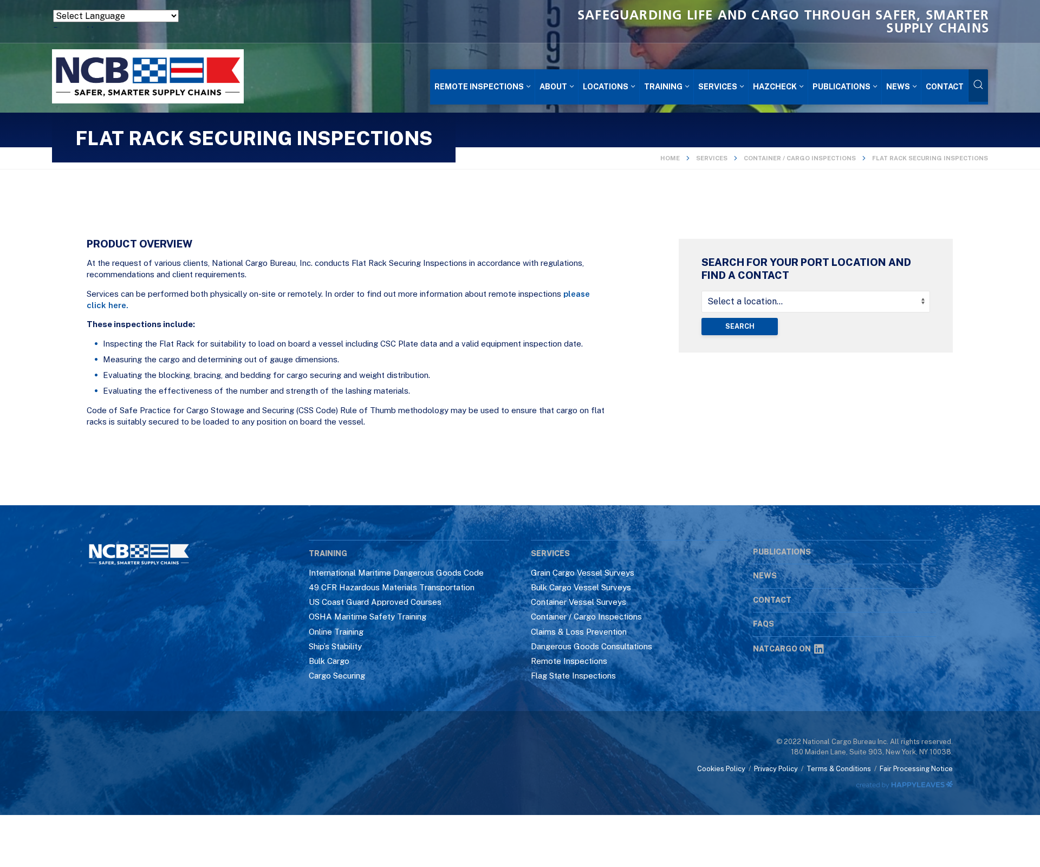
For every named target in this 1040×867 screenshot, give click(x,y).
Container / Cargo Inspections (800, 158)
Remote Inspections (569, 661)
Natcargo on (782, 648)
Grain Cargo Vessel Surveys (582, 572)
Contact (945, 86)
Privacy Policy (776, 769)
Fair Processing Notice (916, 769)
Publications (841, 86)
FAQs (763, 624)
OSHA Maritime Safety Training (367, 616)
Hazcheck (775, 86)
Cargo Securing (337, 675)
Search (740, 326)
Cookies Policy (721, 769)
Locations (605, 86)
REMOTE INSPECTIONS (479, 86)
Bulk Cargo (329, 661)
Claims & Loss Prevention (579, 631)
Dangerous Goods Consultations (591, 646)
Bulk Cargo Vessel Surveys (581, 587)
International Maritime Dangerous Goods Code (396, 572)
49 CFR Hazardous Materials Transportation (391, 587)
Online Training (336, 631)
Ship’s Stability (335, 646)
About (553, 86)
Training (663, 86)
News (898, 86)
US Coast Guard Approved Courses (375, 602)
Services (717, 86)
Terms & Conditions (839, 769)
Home (670, 158)
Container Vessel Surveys (578, 602)
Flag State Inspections (573, 675)
